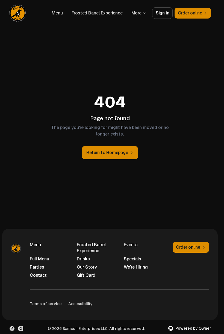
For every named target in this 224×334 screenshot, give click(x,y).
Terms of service (46, 303)
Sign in (162, 13)
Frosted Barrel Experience (97, 13)
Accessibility (80, 303)
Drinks (83, 259)
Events (131, 245)
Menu (57, 13)
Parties (37, 267)
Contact (38, 275)
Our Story (87, 267)
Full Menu (39, 259)
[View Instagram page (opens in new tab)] (20, 328)
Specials (132, 259)
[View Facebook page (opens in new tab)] (12, 328)
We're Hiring (136, 267)
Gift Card (86, 275)
